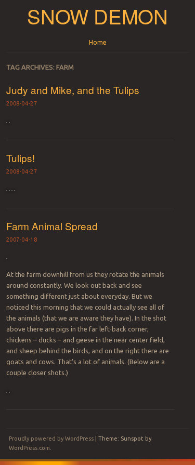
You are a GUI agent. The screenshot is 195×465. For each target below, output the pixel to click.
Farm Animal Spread (52, 226)
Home (98, 42)
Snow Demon (97, 16)
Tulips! (20, 158)
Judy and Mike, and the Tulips (72, 90)
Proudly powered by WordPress (51, 438)
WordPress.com (29, 448)
